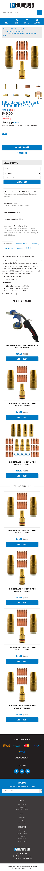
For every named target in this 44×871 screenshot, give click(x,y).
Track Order (22, 807)
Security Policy (22, 841)
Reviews (20, 248)
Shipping (22, 831)
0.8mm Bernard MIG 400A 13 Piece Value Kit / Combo (22, 531)
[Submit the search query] (39, 12)
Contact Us (22, 823)
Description (7, 244)
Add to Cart (23, 147)
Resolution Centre (22, 810)
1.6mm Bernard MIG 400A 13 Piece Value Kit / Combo (22, 405)
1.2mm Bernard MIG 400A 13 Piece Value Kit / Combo (22, 707)
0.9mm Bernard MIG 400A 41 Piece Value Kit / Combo (22, 463)
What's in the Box (21, 244)
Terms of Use (22, 836)
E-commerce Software (19, 868)
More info (16, 122)
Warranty (35, 244)
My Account (22, 804)
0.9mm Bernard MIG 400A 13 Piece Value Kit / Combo (22, 590)
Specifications (8, 248)
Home (5, 29)
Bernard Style (20, 29)
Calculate (23, 182)
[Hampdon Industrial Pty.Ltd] (22, 6)
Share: (4, 110)
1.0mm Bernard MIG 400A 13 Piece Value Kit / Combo (22, 648)
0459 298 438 (22, 853)
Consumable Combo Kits (14, 31)
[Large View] (5, 86)
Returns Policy (22, 833)
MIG (11, 29)
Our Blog (22, 820)
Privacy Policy (22, 839)
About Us (22, 818)
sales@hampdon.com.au (22, 856)
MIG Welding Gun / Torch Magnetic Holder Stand (22, 346)
